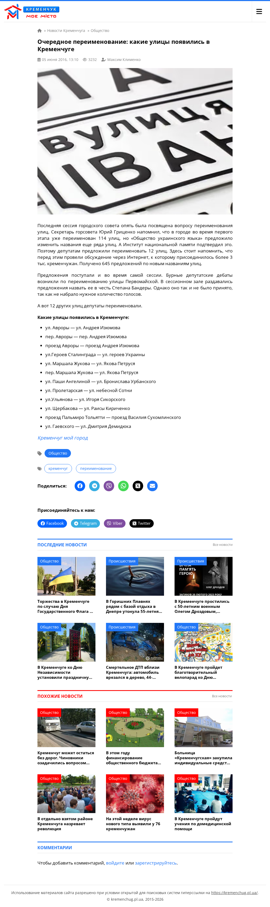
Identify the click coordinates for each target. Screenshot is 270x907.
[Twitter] (138, 486)
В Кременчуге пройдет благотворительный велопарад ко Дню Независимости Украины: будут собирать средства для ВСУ (202, 672)
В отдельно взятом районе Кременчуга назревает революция (65, 823)
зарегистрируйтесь (156, 863)
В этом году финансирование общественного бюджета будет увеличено (132, 757)
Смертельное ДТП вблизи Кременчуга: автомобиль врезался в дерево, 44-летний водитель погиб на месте (134, 672)
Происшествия (122, 561)
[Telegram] (94, 486)
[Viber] (109, 486)
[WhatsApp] (123, 486)
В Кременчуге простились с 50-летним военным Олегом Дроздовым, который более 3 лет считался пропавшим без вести (202, 606)
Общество (58, 453)
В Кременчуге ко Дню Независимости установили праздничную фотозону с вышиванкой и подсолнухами (65, 672)
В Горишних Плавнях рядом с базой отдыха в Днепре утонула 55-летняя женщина (133, 606)
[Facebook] (80, 486)
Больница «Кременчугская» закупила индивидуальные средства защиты (203, 757)
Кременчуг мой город (62, 438)
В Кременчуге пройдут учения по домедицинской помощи (203, 823)
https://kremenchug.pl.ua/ (234, 892)
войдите (115, 863)
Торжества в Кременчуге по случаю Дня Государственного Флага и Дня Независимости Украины (65, 606)
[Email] (152, 486)
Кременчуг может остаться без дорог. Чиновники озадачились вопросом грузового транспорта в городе (65, 757)
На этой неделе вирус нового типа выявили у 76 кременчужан (133, 823)
